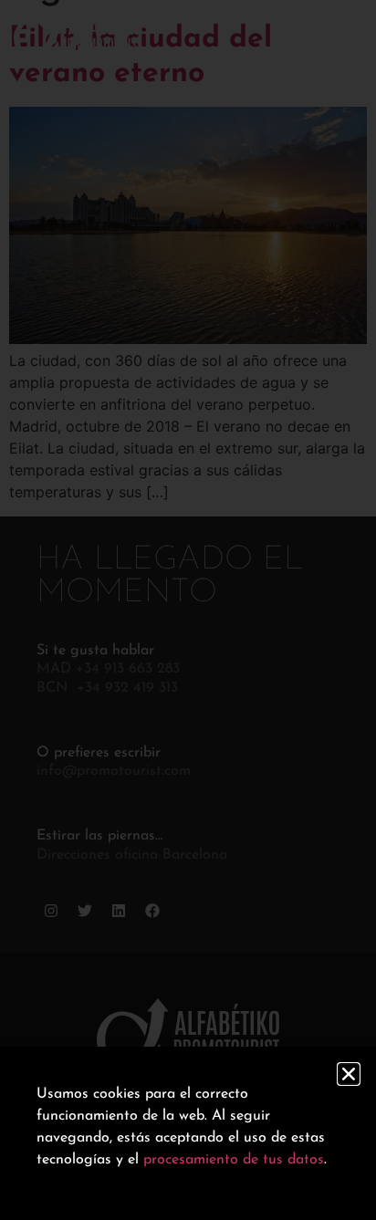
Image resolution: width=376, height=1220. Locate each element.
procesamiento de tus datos (233, 1159)
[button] (348, 1074)
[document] (188, 610)
